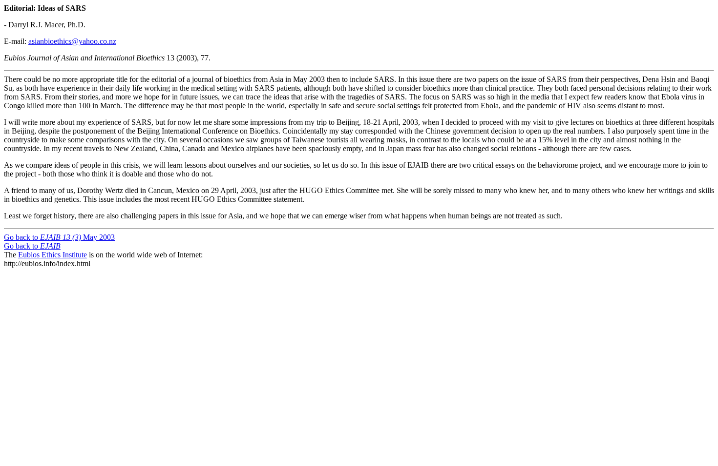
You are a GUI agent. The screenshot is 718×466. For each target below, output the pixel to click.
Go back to (32, 246)
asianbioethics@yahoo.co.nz (72, 41)
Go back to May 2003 (59, 237)
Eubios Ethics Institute (52, 255)
